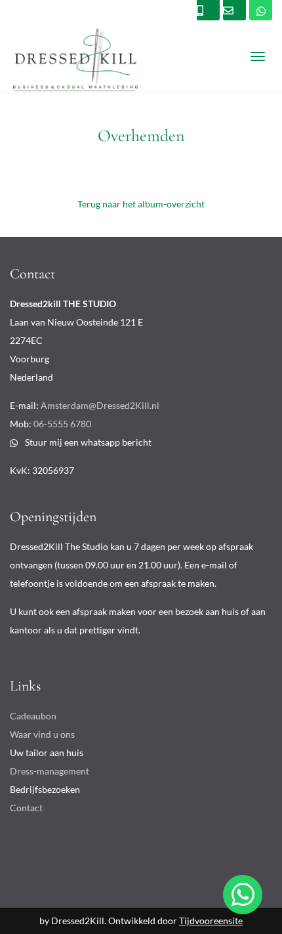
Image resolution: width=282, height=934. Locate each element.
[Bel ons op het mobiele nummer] (260, 10)
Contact (26, 807)
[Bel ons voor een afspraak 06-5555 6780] (208, 10)
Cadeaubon (33, 715)
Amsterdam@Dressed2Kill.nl (100, 405)
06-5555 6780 (62, 423)
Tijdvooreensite (211, 920)
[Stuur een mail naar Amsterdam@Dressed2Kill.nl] (234, 10)
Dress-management (49, 770)
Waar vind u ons (42, 734)
